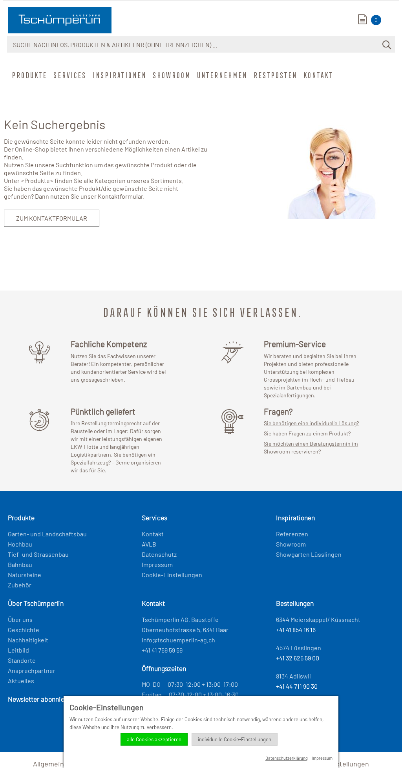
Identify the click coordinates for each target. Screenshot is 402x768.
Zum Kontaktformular (51, 218)
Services (69, 75)
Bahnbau (20, 564)
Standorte (22, 660)
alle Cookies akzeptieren (154, 739)
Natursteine (24, 574)
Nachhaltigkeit (28, 640)
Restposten (274, 75)
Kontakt (317, 75)
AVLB (149, 544)
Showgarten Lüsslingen (309, 554)
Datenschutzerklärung (286, 758)
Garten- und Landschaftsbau (47, 534)
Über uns (20, 619)
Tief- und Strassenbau (38, 554)
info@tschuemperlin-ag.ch (178, 640)
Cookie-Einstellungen (172, 574)
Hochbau (20, 544)
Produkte (28, 75)
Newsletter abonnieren (41, 699)
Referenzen (292, 534)
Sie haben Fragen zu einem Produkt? (307, 433)
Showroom (171, 75)
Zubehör (19, 585)
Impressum (157, 564)
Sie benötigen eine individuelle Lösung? (311, 423)
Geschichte (23, 629)
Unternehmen (221, 75)
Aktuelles (21, 680)
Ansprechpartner (31, 670)
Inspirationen (119, 75)
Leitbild (18, 650)
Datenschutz (159, 554)
